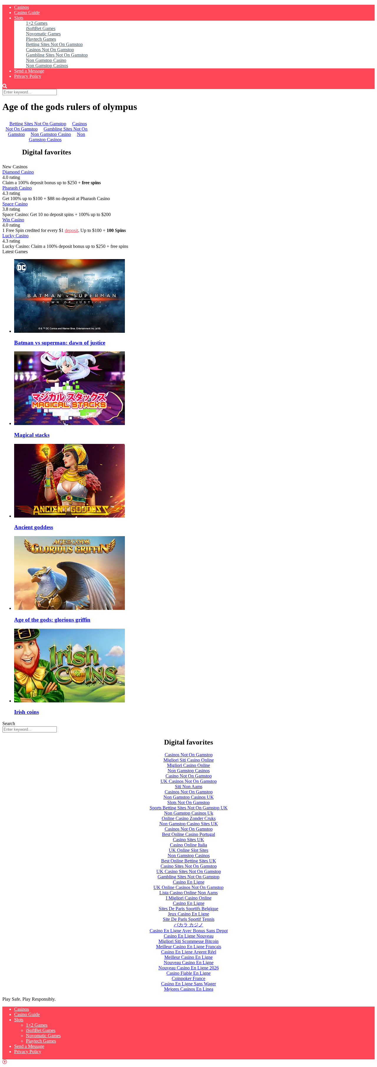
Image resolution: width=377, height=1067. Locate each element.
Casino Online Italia (188, 844)
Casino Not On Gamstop (189, 775)
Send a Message (29, 70)
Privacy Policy (27, 76)
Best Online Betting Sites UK (188, 860)
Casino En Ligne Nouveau (189, 935)
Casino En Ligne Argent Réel (188, 951)
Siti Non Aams (188, 786)
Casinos (21, 7)
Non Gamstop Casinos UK (188, 797)
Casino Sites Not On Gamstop (189, 866)
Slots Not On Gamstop (188, 802)
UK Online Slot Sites (188, 850)
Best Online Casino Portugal (188, 834)
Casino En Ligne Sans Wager (188, 983)
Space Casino (15, 203)
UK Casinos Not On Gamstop (189, 781)
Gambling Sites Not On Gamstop (57, 54)
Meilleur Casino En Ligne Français (188, 946)
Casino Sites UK (188, 839)
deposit (71, 230)
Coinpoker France (188, 978)
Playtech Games (41, 39)
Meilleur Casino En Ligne (188, 957)
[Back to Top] (4, 1061)
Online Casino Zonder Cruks (189, 818)
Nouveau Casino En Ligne (189, 962)
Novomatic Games (43, 33)
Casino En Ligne (188, 882)
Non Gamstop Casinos (47, 65)
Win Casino (13, 219)
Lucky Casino (15, 235)
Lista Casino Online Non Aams (188, 892)
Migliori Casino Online (188, 765)
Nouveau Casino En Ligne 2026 (188, 967)
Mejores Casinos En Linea (188, 989)
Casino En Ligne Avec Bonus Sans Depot (189, 930)
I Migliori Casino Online (188, 897)
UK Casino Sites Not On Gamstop (188, 871)
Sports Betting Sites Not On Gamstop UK (189, 807)
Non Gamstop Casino (46, 60)
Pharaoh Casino (17, 187)
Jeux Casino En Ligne (188, 913)
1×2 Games (36, 23)
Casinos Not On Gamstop (50, 49)
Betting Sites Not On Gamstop (54, 44)
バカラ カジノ (188, 924)
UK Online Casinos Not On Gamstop (188, 887)
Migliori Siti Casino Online (188, 760)
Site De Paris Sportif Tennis (188, 919)
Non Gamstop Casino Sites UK (188, 823)
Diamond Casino (18, 171)
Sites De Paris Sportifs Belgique (188, 908)
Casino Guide (27, 12)
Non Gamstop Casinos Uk (188, 813)
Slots (18, 17)
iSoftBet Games (40, 28)
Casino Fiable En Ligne (188, 973)
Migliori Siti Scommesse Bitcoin (188, 941)
